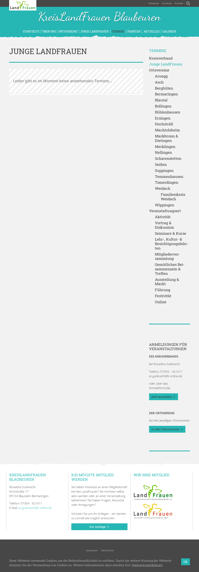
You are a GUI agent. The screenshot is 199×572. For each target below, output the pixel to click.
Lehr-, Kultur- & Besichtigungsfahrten (171, 243)
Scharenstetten (168, 158)
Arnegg (161, 76)
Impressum (91, 550)
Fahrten (133, 31)
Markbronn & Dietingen (166, 138)
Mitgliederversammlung (167, 256)
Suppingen (164, 170)
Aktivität (163, 217)
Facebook (167, 3)
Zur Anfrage (97, 527)
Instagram (153, 3)
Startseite (31, 31)
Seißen (161, 164)
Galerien (169, 31)
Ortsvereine (67, 31)
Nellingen (163, 152)
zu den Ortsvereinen (165, 429)
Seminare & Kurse (170, 233)
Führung (162, 290)
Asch (159, 82)
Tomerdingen (166, 182)
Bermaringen (166, 94)
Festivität (163, 296)
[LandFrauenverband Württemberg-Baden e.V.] (153, 492)
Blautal (161, 100)
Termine (118, 31)
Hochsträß (164, 124)
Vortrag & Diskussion (164, 225)
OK (185, 562)
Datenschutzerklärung (147, 565)
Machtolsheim (167, 130)
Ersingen (162, 118)
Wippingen (164, 205)
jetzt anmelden (162, 397)
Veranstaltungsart (165, 211)
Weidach (162, 188)
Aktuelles (151, 31)
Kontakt (179, 3)
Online (160, 302)
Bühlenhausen (167, 112)
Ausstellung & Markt (167, 281)
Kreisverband (161, 58)
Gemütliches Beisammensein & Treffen (169, 269)
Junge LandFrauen (94, 31)
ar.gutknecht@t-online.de (165, 376)
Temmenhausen (169, 176)
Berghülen (164, 88)
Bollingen (163, 106)
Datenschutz (107, 550)
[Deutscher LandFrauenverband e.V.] (153, 511)
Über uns (49, 31)
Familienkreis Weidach (173, 196)
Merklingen (165, 146)
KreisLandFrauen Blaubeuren (99, 17)
